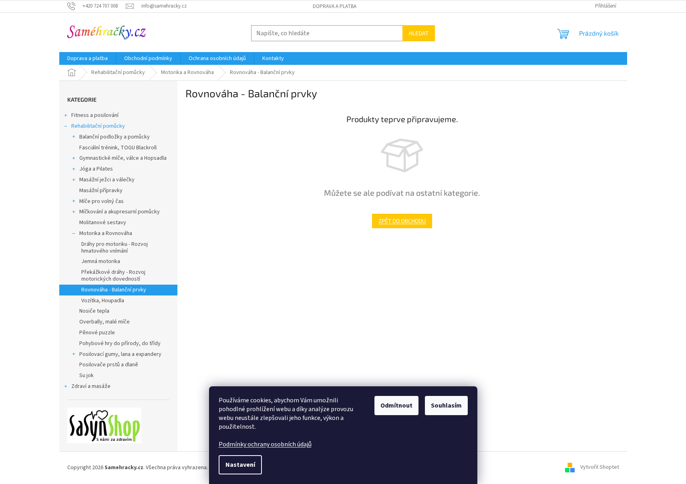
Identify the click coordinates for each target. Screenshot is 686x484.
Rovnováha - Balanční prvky (113, 290)
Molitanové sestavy (102, 223)
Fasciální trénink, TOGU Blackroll (118, 148)
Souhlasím (446, 405)
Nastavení (240, 464)
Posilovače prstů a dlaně (108, 365)
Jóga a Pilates (96, 169)
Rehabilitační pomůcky (98, 126)
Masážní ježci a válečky (107, 180)
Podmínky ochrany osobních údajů (265, 444)
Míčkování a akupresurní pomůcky (119, 212)
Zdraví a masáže (91, 386)
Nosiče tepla (94, 311)
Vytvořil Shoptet (599, 468)
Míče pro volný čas (101, 201)
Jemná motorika (100, 261)
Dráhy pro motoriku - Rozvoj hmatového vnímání (114, 247)
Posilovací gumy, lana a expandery (120, 354)
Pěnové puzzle (97, 333)
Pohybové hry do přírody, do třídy (120, 343)
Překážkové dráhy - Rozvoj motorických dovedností (113, 275)
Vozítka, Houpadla (102, 301)
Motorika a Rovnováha (105, 233)
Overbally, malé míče (104, 322)
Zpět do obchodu (402, 220)
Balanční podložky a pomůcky (114, 137)
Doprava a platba (334, 6)
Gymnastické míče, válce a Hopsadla (123, 158)
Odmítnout (396, 405)
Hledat (418, 33)
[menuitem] (87, 58)
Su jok (86, 376)
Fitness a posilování (95, 115)
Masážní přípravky (101, 191)
